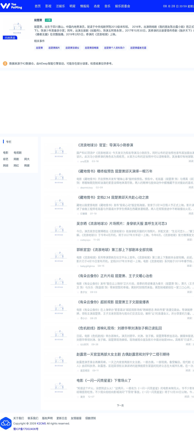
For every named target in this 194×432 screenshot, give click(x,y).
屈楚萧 (39, 47)
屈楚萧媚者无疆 (138, 47)
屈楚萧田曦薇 (92, 47)
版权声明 (47, 418)
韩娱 (27, 165)
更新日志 (61, 418)
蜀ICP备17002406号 (25, 428)
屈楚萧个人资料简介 (114, 47)
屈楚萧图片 (54, 47)
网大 (27, 159)
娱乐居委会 (122, 6)
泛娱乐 (60, 6)
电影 (5, 152)
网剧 (16, 159)
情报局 (84, 6)
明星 (73, 6)
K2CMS (41, 423)
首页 (38, 6)
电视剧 (18, 152)
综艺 (5, 159)
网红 (16, 165)
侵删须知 (90, 418)
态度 (97, 6)
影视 (48, 6)
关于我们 (18, 418)
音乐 (107, 6)
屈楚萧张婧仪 (72, 47)
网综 (5, 165)
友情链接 (76, 418)
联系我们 (33, 418)
